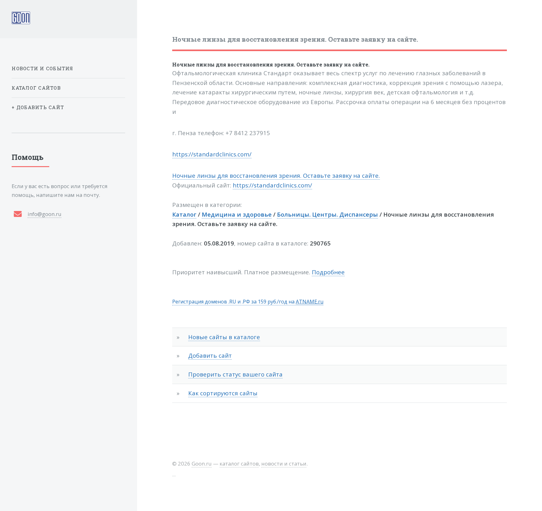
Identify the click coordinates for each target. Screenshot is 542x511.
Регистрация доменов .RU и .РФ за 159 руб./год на (247, 301)
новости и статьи (283, 463)
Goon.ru (202, 463)
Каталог (184, 214)
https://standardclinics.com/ (212, 154)
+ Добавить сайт (38, 107)
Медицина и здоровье (237, 214)
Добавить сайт (210, 355)
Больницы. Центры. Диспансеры (327, 214)
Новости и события (42, 68)
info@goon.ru (44, 214)
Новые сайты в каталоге (224, 337)
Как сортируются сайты (223, 393)
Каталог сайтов (36, 88)
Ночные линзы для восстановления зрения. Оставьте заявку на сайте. (270, 64)
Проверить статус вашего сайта (235, 374)
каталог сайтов (239, 463)
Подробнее (328, 272)
